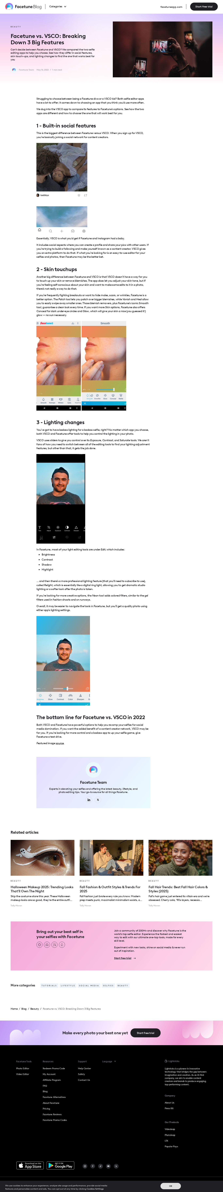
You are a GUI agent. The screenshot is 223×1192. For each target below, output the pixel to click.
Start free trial (203, 6)
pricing (46, 1108)
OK (170, 1186)
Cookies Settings (95, 1188)
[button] (61, 7)
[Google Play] (60, 1165)
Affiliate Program (52, 1080)
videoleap (170, 1129)
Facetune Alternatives (54, 1097)
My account (49, 1074)
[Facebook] (92, 1166)
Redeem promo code (54, 1068)
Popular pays (171, 1146)
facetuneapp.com (171, 6)
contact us (84, 1080)
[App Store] (30, 1165)
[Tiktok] (100, 1166)
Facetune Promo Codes (55, 1120)
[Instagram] (84, 1166)
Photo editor (22, 1068)
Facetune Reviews (52, 1114)
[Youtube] (108, 1166)
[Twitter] (116, 1166)
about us (169, 1102)
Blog (45, 1091)
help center (84, 1068)
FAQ (45, 1085)
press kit (169, 1108)
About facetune (51, 1103)
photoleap (170, 1135)
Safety (81, 1074)
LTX (166, 1140)
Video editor (22, 1074)
